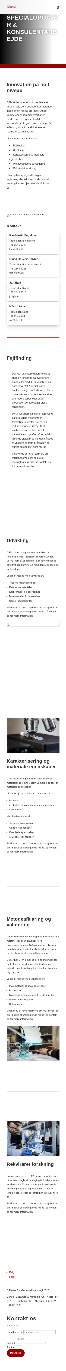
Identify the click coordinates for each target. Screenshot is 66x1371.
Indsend (15, 1353)
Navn (9, 1325)
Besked (11, 1342)
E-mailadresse (15, 1332)
